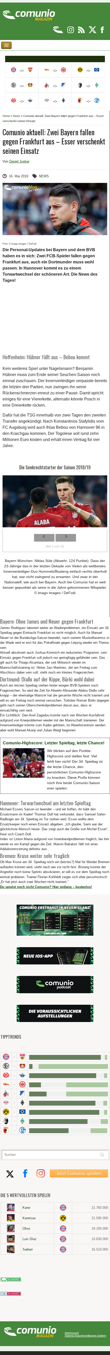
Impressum (72, 1333)
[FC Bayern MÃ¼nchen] (6, 1057)
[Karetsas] (11, 1218)
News (16, 115)
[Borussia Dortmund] (6, 1112)
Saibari (28, 1249)
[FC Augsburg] (6, 1130)
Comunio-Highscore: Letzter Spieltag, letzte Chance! (53, 743)
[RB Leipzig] (6, 1102)
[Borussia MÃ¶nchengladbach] (22, 1102)
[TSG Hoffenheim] (22, 1093)
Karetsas (29, 1218)
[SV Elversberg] (6, 1066)
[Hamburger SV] (22, 1112)
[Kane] (11, 1207)
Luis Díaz (30, 1239)
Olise (26, 1228)
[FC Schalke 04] (22, 1130)
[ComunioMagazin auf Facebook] (102, 32)
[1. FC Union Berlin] (6, 1084)
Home (6, 115)
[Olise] (11, 1228)
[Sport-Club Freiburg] (6, 1121)
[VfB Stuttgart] (22, 1057)
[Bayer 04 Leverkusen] (22, 1066)
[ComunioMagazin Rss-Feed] (81, 32)
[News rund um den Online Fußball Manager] (29, 13)
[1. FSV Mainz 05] (6, 1075)
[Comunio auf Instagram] (71, 32)
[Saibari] (11, 1249)
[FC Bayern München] (63, 1207)
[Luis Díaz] (11, 1239)
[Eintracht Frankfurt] (22, 1084)
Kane (26, 1208)
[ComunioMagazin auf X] (93, 32)
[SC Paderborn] (22, 1075)
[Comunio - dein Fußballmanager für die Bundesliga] (58, 32)
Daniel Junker (19, 161)
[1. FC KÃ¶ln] (6, 1093)
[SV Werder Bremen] (22, 1121)
